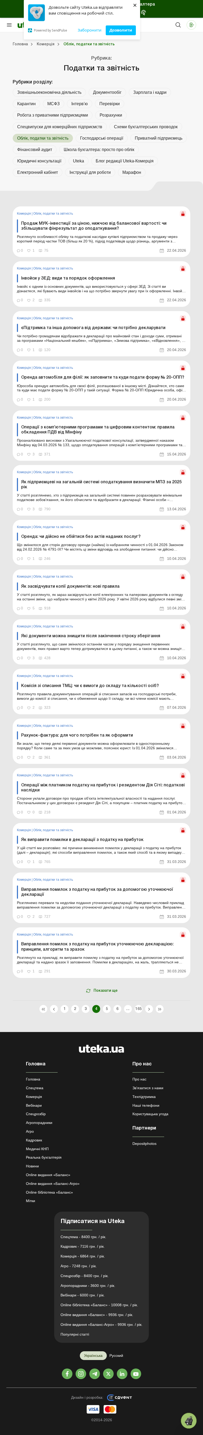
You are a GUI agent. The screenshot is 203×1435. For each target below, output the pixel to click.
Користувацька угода (150, 1114)
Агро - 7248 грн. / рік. (79, 1266)
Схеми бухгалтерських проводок (146, 127)
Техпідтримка (144, 1097)
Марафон (131, 172)
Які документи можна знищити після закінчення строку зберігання (90, 636)
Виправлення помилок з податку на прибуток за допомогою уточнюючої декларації (97, 892)
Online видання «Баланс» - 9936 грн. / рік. (97, 1315)
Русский (116, 1355)
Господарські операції (101, 138)
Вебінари (34, 1105)
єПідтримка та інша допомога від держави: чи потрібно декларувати (93, 328)
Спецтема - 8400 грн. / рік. (83, 1237)
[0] (189, 1421)
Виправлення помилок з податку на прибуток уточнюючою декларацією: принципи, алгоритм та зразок (97, 946)
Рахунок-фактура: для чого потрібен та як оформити (77, 735)
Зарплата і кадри (150, 92)
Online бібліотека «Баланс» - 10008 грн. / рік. (99, 1305)
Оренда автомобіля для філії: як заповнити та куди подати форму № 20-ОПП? (102, 377)
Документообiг (107, 92)
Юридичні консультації (39, 161)
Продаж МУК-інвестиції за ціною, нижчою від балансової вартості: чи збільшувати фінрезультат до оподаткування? (94, 226)
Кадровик (34, 1140)
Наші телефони (145, 1105)
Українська (93, 1355)
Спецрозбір (36, 1114)
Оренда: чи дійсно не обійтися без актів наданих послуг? (81, 537)
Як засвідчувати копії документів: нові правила (70, 586)
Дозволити (120, 30)
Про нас (139, 1079)
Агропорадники (39, 1122)
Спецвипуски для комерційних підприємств (59, 127)
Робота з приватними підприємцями (52, 115)
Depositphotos (144, 1143)
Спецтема (34, 1088)
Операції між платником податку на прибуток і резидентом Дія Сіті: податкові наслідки (103, 787)
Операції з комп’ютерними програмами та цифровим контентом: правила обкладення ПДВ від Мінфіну (97, 430)
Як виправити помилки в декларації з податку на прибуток (82, 840)
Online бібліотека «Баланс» (49, 1192)
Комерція (24, 213)
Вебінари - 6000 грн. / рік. (83, 1295)
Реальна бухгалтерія (44, 1157)
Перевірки (109, 103)
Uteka (78, 161)
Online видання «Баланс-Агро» (53, 1183)
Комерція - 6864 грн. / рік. (83, 1256)
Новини (32, 1166)
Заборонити (90, 30)
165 (138, 1009)
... (128, 1009)
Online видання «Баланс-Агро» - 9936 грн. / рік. (101, 1324)
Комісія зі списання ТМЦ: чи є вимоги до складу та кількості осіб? (90, 686)
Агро (30, 1131)
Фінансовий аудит (34, 149)
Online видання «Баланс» (48, 1175)
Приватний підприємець (158, 138)
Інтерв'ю (79, 103)
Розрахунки (111, 115)
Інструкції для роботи (90, 172)
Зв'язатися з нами (147, 1088)
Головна (33, 1079)
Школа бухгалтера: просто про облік (99, 149)
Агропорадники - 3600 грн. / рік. (88, 1285)
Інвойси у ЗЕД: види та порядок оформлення (68, 278)
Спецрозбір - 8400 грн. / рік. (85, 1276)
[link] (101, 231)
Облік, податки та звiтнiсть (53, 213)
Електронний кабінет (37, 172)
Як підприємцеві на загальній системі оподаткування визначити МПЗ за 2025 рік (101, 484)
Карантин (26, 103)
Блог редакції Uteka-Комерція (125, 161)
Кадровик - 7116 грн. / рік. (83, 1246)
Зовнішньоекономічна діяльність (49, 92)
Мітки (30, 1201)
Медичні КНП (37, 1149)
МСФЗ (53, 103)
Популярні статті (75, 1334)
